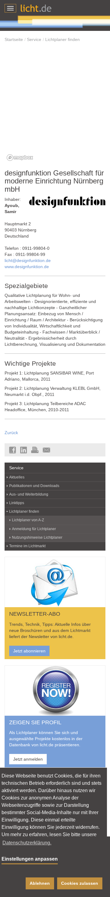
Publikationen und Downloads (34, 486)
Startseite (14, 39)
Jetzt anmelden (28, 759)
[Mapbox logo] (19, 157)
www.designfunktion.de (27, 266)
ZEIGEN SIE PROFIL (35, 722)
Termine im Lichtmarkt (27, 546)
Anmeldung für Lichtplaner (34, 529)
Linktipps (16, 503)
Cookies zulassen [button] (79, 883)
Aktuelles (16, 477)
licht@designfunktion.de (28, 260)
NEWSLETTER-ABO (34, 614)
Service (34, 39)
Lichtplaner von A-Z (28, 520)
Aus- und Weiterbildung (28, 494)
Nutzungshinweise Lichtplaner (37, 537)
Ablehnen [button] (40, 883)
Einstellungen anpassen (30, 859)
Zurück (11, 432)
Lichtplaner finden (62, 39)
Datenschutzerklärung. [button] (26, 842)
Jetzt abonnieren (29, 650)
